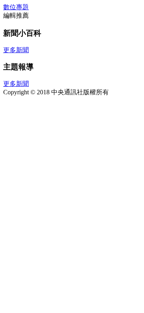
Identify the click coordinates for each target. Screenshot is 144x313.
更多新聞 (16, 50)
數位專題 (16, 7)
